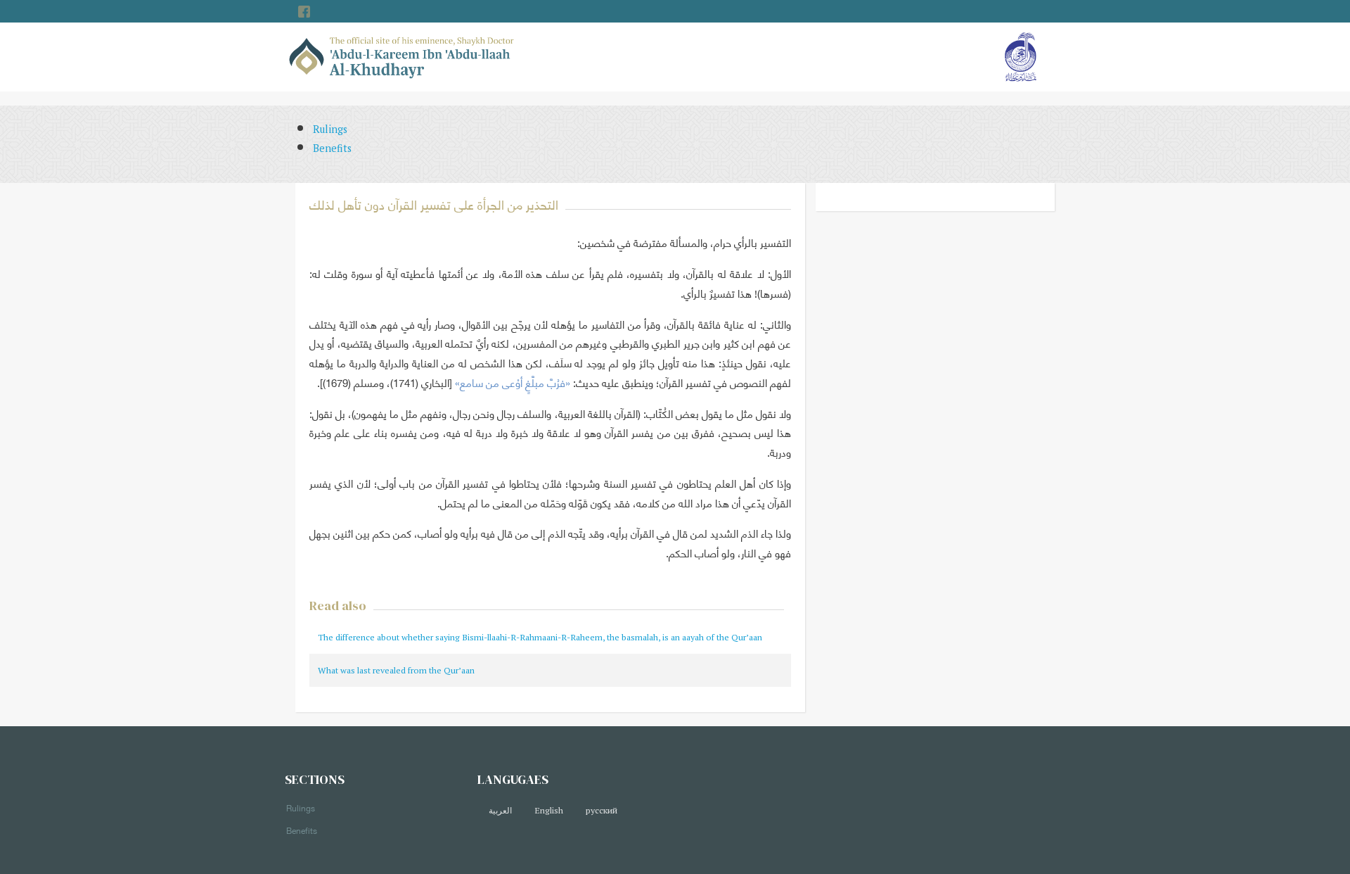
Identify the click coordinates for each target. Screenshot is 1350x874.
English (548, 810)
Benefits (332, 148)
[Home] (401, 56)
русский (601, 810)
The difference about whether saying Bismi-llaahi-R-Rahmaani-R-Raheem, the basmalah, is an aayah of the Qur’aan (540, 637)
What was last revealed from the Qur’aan (396, 670)
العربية (500, 810)
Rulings (330, 129)
